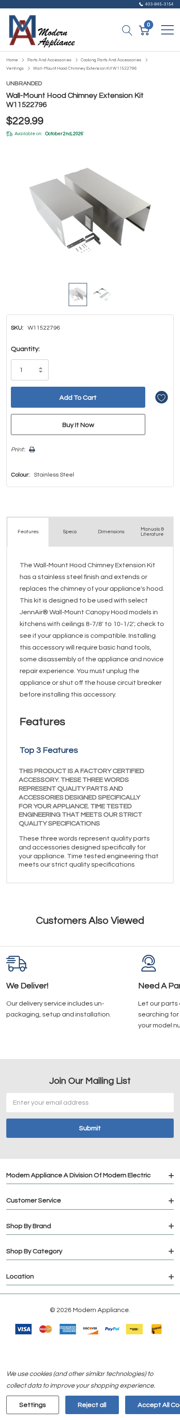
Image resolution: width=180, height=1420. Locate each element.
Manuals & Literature (152, 532)
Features (28, 531)
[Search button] (127, 30)
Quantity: (25, 349)
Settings (32, 1405)
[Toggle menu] (167, 30)
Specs (70, 531)
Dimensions (111, 531)
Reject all (92, 1405)
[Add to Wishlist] (161, 397)
